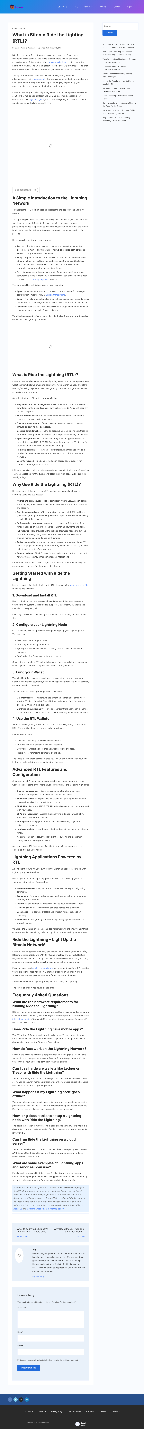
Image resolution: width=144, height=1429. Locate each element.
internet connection (21, 1019)
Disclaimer (90, 1412)
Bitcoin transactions (55, 295)
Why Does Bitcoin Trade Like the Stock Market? (69, 1230)
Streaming (62, 7)
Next (79, 1236)
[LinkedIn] (27, 1399)
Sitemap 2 (115, 1412)
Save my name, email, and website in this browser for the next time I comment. (49, 1360)
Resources (88, 7)
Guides (117, 7)
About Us (18, 1209)
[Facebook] (10, 1399)
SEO (76, 7)
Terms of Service (74, 1412)
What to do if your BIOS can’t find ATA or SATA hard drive (32, 1230)
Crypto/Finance (18, 28)
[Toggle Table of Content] (34, 190)
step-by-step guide (79, 585)
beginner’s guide (36, 99)
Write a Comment (28, 48)
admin (83, 1425)
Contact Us (29, 1412)
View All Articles (39, 1277)
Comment (21, 1308)
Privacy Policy (56, 1412)
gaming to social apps (42, 968)
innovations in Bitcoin (58, 62)
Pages (129, 7)
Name (20, 1332)
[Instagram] (21, 1399)
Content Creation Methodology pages (45, 1209)
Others (103, 7)
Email (20, 1346)
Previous (24, 1236)
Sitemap (103, 1412)
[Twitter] (16, 1399)
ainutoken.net (38, 79)
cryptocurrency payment (36, 279)
